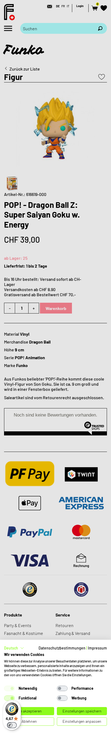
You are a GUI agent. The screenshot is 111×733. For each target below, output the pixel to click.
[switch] (12, 725)
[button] (14, 648)
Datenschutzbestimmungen (62, 648)
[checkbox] (9, 688)
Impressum (97, 648)
